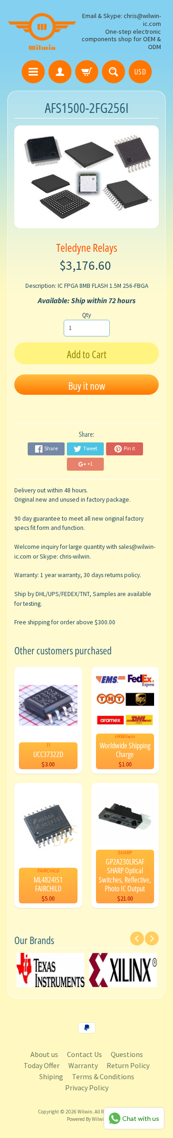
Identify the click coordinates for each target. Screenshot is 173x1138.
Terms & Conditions (103, 1076)
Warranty (83, 1065)
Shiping (51, 1076)
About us (44, 1054)
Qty (86, 315)
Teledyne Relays (86, 247)
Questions (127, 1054)
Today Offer (42, 1065)
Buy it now (86, 385)
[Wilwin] (42, 31)
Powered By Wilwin (87, 1119)
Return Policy (128, 1065)
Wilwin (85, 1111)
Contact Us (84, 1054)
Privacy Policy (86, 1087)
